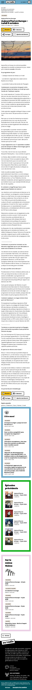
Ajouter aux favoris (22, 34)
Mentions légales (14, 670)
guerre (3, 405)
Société (8, 621)
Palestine (9, 405)
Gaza (14, 405)
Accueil (3, 8)
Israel (24, 405)
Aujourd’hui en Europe (7, 10)
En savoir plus (11, 685)
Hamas (19, 405)
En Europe (4, 15)
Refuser (7, 687)
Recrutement (13, 667)
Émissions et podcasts (7, 9)
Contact (12, 666)
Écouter (7, 29)
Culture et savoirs (10, 588)
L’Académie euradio (15, 669)
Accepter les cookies (20, 687)
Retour (7, 635)
